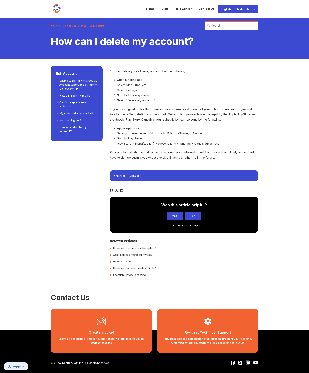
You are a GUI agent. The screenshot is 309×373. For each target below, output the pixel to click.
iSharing (55, 25)
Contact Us (206, 9)
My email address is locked (76, 113)
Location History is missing (129, 275)
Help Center (183, 9)
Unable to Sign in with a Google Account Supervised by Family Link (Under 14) (78, 84)
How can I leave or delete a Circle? (134, 268)
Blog (164, 9)
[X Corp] (116, 190)
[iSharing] (57, 9)
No (193, 216)
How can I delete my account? (73, 129)
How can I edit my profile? (75, 95)
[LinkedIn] (121, 190)
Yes (174, 216)
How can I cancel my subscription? (134, 248)
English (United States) (237, 9)
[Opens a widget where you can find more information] (16, 366)
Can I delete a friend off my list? (132, 254)
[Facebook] (111, 190)
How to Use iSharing (74, 25)
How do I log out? (70, 120)
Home (150, 9)
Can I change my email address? (73, 104)
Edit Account (97, 25)
